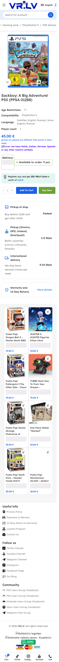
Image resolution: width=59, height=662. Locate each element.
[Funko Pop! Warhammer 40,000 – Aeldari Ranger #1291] (41, 460)
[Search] (50, 15)
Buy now (47, 190)
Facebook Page (15, 570)
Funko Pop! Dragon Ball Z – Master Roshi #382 (16, 337)
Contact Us (13, 534)
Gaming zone (11, 25)
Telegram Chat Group (19, 612)
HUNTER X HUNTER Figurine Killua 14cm (39, 337)
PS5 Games (49, 25)
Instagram (13, 565)
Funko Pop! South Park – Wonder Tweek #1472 (15, 477)
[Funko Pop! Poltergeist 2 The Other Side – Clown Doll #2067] (16, 366)
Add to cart (26, 190)
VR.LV (21, 626)
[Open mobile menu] (4, 5)
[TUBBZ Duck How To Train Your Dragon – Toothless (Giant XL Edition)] (41, 366)
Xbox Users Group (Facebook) (23, 607)
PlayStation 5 (30, 25)
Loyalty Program (16, 528)
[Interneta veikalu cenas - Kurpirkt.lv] (28, 637)
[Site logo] (23, 4)
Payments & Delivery (18, 517)
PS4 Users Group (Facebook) (23, 595)
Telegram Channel (17, 559)
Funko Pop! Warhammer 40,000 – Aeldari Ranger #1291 (39, 479)
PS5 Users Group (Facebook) (23, 590)
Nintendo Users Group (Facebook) (26, 601)
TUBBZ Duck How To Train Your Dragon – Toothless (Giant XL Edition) (39, 387)
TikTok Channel (15, 548)
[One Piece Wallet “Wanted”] (41, 413)
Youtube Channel (16, 553)
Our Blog (12, 576)
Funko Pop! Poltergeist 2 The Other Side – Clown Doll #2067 (16, 385)
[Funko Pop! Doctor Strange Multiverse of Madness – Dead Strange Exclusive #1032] (16, 413)
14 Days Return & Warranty (22, 523)
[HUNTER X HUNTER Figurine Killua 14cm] (41, 319)
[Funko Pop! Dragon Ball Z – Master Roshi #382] (16, 319)
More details (44, 289)
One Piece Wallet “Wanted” (39, 429)
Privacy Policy (14, 511)
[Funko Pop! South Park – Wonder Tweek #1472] (16, 460)
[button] (24, 312)
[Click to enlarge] (7, 82)
